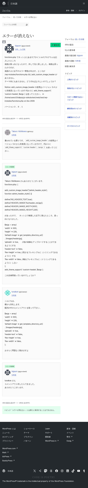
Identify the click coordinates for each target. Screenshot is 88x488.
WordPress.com (10, 448)
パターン (27, 441)
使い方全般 (17, 17)
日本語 (10, 471)
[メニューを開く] (84, 3)
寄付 (70, 437)
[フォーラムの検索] (27, 24)
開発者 (48, 437)
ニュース (6, 433)
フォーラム (6, 10)
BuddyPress (8, 460)
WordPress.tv (52, 441)
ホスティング (7, 437)
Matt (5, 452)
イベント (70, 433)
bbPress (7, 456)
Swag (70, 441)
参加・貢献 (71, 428)
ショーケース (29, 428)
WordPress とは (9, 428)
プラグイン (28, 437)
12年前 (14, 135)
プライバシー (7, 441)
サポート (48, 433)
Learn (47, 428)
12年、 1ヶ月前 (20, 49)
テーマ (26, 433)
